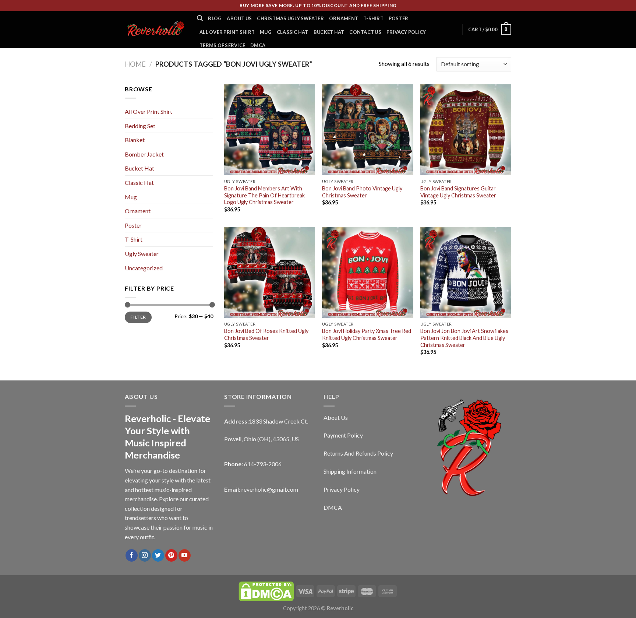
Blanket (135, 139)
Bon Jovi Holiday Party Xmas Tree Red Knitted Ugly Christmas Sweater (366, 334)
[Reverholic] (155, 29)
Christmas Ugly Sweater (290, 18)
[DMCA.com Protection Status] (266, 590)
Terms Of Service (222, 45)
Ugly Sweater (142, 253)
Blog (215, 18)
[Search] (200, 18)
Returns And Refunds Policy (358, 453)
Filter (138, 317)
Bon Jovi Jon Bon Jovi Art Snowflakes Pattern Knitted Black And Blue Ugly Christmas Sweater (464, 338)
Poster (399, 18)
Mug (266, 32)
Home (135, 64)
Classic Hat (292, 32)
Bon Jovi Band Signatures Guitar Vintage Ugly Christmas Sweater (458, 192)
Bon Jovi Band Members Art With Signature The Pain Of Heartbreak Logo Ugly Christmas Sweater (264, 195)
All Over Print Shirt (227, 32)
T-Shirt (373, 18)
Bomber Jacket (144, 154)
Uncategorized (144, 267)
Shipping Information (350, 471)
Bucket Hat (329, 32)
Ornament (343, 18)
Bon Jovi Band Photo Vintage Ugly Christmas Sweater (362, 192)
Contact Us (365, 32)
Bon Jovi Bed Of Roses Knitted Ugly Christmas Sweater (266, 334)
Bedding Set (140, 125)
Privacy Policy (406, 32)
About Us (239, 18)
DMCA (257, 45)
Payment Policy (343, 435)
